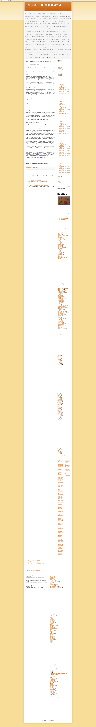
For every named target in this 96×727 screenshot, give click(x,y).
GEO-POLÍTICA (43, 31)
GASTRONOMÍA (47, 29)
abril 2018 (59, 451)
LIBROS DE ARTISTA (61, 289)
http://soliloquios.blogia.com (67, 477)
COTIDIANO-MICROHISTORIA (62, 229)
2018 (59, 182)
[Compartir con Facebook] (36, 167)
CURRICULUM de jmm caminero (37, 21)
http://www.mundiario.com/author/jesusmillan (60, 515)
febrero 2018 (59, 453)
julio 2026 (59, 356)
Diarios (37, 23)
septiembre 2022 (60, 403)
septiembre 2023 (60, 391)
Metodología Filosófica (35, 41)
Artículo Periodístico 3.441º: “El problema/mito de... (63, 88)
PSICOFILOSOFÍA (28, 49)
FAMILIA (63, 26)
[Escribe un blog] (34, 167)
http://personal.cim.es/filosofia (67, 461)
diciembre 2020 (60, 423)
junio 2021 (59, 418)
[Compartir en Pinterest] (37, 167)
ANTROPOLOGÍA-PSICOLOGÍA (30, 13)
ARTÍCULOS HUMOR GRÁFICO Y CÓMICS (32, 16)
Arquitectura (53, 13)
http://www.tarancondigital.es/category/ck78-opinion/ (60, 489)
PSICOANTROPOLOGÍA (60, 47)
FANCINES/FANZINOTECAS (29, 28)
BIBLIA (69, 16)
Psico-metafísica (51, 47)
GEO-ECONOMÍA (28, 31)
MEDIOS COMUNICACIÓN (65, 39)
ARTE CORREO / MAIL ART (62, 216)
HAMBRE (64, 31)
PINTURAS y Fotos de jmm (29, 46)
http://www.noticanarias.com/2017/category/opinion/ (60, 540)
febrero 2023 (59, 398)
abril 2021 (59, 419)
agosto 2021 (59, 416)
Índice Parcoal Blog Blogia (29, 34)
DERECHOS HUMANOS (29, 23)
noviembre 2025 (60, 364)
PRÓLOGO (27, 47)
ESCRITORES (60, 248)
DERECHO (52, 21)
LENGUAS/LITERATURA (51, 36)
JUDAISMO (65, 34)
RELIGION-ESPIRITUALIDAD (30, 52)
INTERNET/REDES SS (49, 34)
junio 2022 (59, 406)
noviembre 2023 (60, 389)
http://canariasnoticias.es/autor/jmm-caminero (60, 542)
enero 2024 (59, 387)
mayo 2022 (59, 407)
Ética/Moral (57, 26)
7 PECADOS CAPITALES (29, 11)
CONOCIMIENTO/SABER (65, 18)
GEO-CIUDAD (55, 29)
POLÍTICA (52, 46)
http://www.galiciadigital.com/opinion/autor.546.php (60, 523)
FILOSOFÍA (38, 28)
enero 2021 (59, 422)
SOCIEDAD (44, 54)
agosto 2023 (59, 392)
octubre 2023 (59, 390)
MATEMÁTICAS (56, 39)
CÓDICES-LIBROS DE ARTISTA (54, 18)
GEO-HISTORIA (35, 31)
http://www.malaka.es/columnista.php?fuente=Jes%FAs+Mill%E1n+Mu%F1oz (60, 499)
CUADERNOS (60, 232)
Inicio (41, 171)
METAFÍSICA (27, 41)
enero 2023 (59, 399)
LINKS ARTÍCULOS (61, 291)
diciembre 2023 (60, 388)
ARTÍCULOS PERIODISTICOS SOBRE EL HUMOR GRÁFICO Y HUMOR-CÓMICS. (38, 185)
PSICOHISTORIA (36, 49)
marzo (60, 76)
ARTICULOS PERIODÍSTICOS (47, 16)
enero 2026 (59, 362)
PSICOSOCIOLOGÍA (28, 51)
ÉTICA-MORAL (33, 26)
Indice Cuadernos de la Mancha (54, 645)
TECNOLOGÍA (65, 54)
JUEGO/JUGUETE (28, 36)
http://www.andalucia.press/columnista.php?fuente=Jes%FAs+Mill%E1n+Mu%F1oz (60, 504)
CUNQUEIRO (27, 21)
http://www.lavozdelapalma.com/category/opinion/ (60, 535)
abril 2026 (59, 359)
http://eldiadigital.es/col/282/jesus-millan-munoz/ (60, 478)
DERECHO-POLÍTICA (60, 21)
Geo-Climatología (62, 29)
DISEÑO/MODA (54, 23)
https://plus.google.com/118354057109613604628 (67, 471)
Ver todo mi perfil (60, 458)
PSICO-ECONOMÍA (34, 47)
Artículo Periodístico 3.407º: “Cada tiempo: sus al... (63, 157)
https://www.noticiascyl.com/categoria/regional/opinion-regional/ (60, 495)
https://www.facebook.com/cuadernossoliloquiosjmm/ (67, 463)
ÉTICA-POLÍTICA (41, 26)
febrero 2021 (59, 421)
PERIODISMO (67, 44)
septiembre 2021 (60, 415)
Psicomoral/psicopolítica (45, 49)
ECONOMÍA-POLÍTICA (63, 23)
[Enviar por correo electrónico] (33, 167)
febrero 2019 (59, 443)
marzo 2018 (59, 452)
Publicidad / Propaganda (50, 51)
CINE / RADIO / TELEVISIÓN (41, 18)
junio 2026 (59, 357)
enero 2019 (59, 444)
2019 (59, 181)
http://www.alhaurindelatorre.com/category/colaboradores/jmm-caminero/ (60, 508)
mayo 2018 (59, 450)
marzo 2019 (59, 442)
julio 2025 (59, 368)
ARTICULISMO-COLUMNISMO (62, 218)
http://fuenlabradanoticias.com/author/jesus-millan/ (60, 464)
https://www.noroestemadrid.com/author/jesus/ (60, 466)
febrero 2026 (59, 361)
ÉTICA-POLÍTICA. (50, 26)
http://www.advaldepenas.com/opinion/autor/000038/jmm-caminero (60, 482)
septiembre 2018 (60, 447)
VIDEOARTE (51, 57)
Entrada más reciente (29, 171)
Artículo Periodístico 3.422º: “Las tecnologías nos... (63, 132)
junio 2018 (59, 449)
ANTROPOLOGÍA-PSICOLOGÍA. (43, 13)
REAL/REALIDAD (59, 51)
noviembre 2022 (60, 401)
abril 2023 (59, 396)
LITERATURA (27, 39)
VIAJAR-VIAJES (43, 57)
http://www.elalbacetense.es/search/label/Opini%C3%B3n (60, 486)
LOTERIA (33, 39)
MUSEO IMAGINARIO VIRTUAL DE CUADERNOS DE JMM (63, 306)
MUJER (66, 41)
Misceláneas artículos (53, 41)
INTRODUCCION (58, 34)
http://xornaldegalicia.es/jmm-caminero (60, 518)
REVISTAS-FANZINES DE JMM (51, 52)
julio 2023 (59, 393)
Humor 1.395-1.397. (61, 130)
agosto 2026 (59, 355)
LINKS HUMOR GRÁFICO (61, 292)
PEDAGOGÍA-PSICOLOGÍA (43, 44)
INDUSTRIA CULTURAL (39, 34)
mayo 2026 (59, 358)
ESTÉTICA (59, 249)
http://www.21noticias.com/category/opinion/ (60, 520)
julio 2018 (59, 448)
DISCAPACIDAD (47, 23)
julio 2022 (59, 405)
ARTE (58, 13)
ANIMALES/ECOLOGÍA (58, 11)
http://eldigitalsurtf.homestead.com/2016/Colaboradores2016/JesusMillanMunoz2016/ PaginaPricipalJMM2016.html (60, 551)
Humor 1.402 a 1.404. (62, 104)
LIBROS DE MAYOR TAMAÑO (62, 290)
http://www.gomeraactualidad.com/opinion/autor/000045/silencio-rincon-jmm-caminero (60, 546)
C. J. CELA (27, 18)
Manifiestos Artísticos (48, 39)
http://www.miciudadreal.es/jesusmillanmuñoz (60, 480)
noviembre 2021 (60, 413)
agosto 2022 (59, 404)
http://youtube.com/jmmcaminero (67, 469)
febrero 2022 (59, 410)
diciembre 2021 (60, 412)
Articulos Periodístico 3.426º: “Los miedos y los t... (63, 123)
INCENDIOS (51, 644)
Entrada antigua (52, 171)
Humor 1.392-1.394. (61, 152)
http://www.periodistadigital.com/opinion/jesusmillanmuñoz (60, 469)
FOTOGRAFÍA (45, 28)
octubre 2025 (59, 365)
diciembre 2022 (60, 400)
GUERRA (58, 31)
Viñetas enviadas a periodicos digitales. (36, 180)
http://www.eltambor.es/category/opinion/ (60, 537)
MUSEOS (59, 308)
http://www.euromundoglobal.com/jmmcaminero (60, 461)
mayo (60, 74)
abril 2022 (59, 408)
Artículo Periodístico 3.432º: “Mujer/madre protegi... (62, 112)
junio (60, 73)
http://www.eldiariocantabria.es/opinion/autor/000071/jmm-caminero (60, 528)
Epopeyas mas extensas (61, 247)
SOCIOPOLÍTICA (52, 54)
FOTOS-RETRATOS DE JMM (55, 28)
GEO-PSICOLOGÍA (51, 31)
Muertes (61, 41)
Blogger (53, 720)
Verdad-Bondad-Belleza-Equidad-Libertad (31, 57)
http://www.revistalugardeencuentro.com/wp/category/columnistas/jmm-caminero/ (60, 512)
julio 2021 (59, 417)
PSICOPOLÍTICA (54, 49)
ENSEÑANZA (60, 246)
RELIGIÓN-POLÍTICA (40, 52)
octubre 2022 (59, 402)
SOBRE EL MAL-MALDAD (29, 54)
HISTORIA (51, 642)
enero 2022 (59, 411)
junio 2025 (59, 369)
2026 (59, 61)
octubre (60, 68)
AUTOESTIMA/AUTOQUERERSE (60, 16)
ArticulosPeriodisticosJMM (43, 4)
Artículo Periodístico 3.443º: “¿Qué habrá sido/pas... (63, 84)
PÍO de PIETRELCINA (39, 46)
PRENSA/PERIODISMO (60, 46)
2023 (59, 65)
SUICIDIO (59, 54)
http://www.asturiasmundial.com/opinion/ (60, 525)
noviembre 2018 (60, 445)
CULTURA (59, 233)
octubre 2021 (59, 414)
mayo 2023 (59, 395)
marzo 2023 (59, 397)
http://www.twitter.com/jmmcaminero (67, 475)
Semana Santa (61, 52)
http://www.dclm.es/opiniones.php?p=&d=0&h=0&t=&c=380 (60, 472)
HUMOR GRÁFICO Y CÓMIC (53, 643)
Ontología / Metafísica (28, 44)
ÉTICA (59, 250)
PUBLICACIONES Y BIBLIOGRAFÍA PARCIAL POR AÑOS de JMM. (36, 178)
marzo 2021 (59, 420)
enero (60, 176)
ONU (35, 44)
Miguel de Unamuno (45, 41)
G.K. (41, 29)
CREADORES (60, 230)
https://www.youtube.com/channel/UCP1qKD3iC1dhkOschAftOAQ (67, 466)
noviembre (60, 67)
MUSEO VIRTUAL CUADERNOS (62, 307)
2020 (59, 180)
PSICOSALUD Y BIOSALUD (64, 49)
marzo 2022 (59, 409)
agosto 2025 (59, 367)
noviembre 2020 (60, 424)
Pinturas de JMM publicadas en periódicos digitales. (63, 99)
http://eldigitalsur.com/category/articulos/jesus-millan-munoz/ (60, 555)
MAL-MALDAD (40, 39)
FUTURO (36, 29)
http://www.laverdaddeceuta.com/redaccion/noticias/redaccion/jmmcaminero (60, 531)
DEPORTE (46, 21)
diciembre (60, 66)
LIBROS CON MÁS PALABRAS (63, 36)
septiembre (60, 69)
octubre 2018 (59, 446)
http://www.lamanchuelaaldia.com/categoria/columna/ (60, 492)
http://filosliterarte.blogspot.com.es (67, 473)
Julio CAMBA (36, 36)
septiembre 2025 (60, 366)
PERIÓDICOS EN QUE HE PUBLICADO (56, 44)
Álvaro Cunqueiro (49, 11)
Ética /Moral (27, 26)
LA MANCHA (42, 36)
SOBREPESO (38, 54)
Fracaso (63, 28)
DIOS (41, 23)
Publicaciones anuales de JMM (39, 51)
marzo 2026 (59, 360)
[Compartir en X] (35, 167)
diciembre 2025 (60, 363)
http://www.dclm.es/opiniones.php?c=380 (60, 475)
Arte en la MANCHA (61, 217)
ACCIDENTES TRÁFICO (40, 11)
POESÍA (47, 46)
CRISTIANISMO (60, 231)
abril (59, 75)
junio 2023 (59, 394)
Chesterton (33, 18)
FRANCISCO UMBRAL (28, 29)
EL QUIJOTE (60, 245)
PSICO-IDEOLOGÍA (43, 47)
